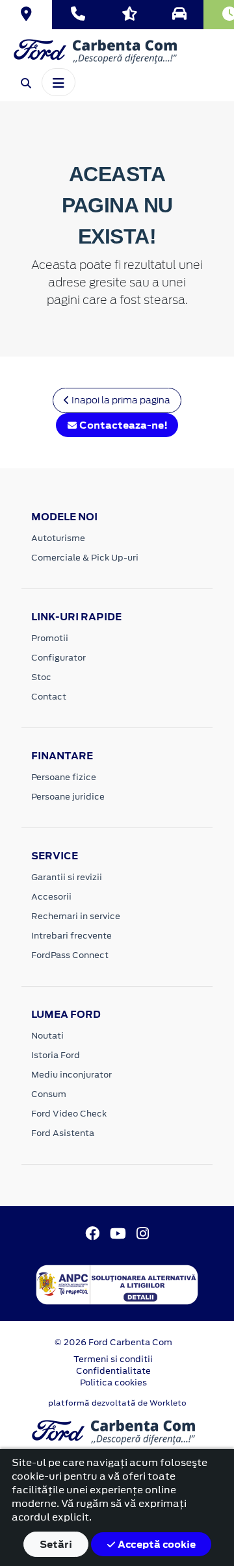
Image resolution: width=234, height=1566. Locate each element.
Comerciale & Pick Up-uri (84, 557)
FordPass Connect (70, 955)
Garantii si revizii (66, 877)
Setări (56, 1544)
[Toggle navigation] (58, 81)
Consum (48, 1094)
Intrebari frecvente (71, 935)
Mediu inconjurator (71, 1074)
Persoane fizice (63, 777)
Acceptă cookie (156, 1544)
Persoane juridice (68, 796)
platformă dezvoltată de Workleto (117, 1403)
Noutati (47, 1035)
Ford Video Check (69, 1113)
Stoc (41, 677)
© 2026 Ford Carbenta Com (113, 1342)
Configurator (58, 657)
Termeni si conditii (113, 1359)
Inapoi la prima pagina (120, 400)
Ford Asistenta (62, 1133)
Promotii (49, 638)
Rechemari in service (75, 916)
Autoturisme (58, 538)
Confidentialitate (113, 1371)
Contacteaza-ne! (122, 425)
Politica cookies (113, 1382)
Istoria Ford (55, 1055)
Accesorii (51, 896)
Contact (48, 696)
